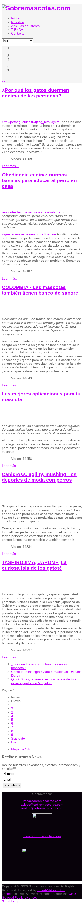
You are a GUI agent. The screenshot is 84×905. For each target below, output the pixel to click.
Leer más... (10, 166)
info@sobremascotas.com (42, 801)
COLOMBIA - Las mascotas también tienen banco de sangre (40, 289)
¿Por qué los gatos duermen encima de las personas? (35, 92)
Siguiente (18, 738)
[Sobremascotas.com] (36, 8)
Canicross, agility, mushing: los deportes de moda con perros (39, 477)
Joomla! (8, 894)
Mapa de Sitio (21, 749)
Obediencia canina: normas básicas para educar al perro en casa (39, 180)
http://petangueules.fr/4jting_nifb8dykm (30, 122)
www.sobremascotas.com (42, 836)
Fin (13, 742)
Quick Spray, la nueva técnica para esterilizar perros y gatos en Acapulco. (44, 681)
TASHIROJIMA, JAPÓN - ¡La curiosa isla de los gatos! (34, 565)
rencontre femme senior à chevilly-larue (31, 212)
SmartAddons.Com (51, 890)
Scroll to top (10, 901)
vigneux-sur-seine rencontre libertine (29, 234)
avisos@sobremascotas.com (42, 804)
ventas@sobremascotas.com (42, 808)
